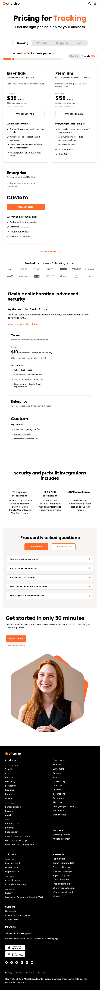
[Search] (89, 3)
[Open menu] (95, 3)
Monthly (74, 56)
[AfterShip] (12, 3)
